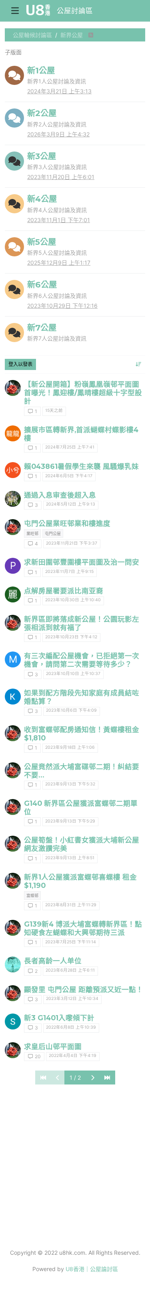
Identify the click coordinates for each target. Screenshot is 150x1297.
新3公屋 (41, 156)
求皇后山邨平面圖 (53, 1046)
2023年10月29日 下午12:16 (62, 305)
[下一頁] (93, 1077)
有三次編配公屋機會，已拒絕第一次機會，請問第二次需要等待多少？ (81, 659)
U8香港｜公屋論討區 (92, 1269)
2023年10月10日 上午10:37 (73, 673)
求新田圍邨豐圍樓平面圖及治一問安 (81, 562)
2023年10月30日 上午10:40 (73, 599)
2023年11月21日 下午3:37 (71, 543)
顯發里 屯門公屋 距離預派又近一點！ (83, 989)
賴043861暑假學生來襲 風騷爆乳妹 (81, 466)
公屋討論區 (75, 10)
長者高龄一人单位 (53, 961)
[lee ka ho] (13, 697)
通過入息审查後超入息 (60, 495)
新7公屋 (41, 328)
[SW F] (13, 499)
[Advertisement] (75, 1165)
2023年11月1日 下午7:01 (58, 219)
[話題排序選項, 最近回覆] (138, 364)
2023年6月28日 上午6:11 (70, 970)
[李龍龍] (13, 433)
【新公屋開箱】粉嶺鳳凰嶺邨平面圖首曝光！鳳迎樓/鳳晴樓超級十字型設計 (83, 392)
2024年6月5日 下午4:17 (68, 475)
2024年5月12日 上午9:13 (70, 504)
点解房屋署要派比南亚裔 (63, 591)
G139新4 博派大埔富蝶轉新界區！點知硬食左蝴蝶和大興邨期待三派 (83, 928)
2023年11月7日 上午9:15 (69, 571)
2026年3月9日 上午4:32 (58, 134)
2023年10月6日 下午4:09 (71, 710)
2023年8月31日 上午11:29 (70, 904)
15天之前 (54, 410)
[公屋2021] (13, 1050)
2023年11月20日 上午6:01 (60, 176)
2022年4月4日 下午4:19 (72, 1055)
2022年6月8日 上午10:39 (71, 1027)
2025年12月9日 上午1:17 (58, 262)
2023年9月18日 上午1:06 (70, 747)
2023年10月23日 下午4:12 (71, 637)
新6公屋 (42, 284)
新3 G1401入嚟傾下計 (59, 1018)
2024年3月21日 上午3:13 (59, 91)
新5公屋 (41, 242)
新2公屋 (41, 113)
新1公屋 (41, 70)
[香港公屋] (13, 388)
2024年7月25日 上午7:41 (69, 447)
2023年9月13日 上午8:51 (69, 857)
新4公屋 (42, 199)
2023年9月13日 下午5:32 (70, 784)
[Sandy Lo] (13, 1021)
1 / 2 (75, 1077)
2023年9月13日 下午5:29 (70, 821)
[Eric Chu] (13, 964)
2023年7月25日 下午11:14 (70, 942)
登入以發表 (20, 364)
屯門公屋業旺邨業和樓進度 (67, 523)
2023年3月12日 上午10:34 (72, 998)
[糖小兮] (13, 470)
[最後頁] (107, 1077)
